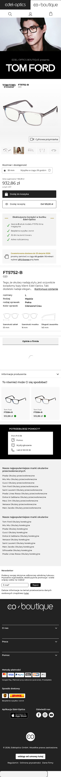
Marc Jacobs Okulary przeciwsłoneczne (21, 508)
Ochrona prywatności (30, 763)
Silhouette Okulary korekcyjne (17, 550)
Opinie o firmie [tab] (30, 341)
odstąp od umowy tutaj (30, 756)
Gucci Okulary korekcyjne (14, 532)
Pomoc (6, 655)
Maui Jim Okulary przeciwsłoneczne (20, 500)
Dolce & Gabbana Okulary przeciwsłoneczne (24, 497)
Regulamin (13, 763)
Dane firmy (47, 763)
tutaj (26, 593)
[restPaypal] (19, 675)
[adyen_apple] (43, 675)
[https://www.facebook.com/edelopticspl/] (38, 715)
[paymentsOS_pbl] (36, 675)
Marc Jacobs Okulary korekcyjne (18, 547)
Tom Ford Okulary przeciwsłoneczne (20, 486)
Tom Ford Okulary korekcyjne (16, 521)
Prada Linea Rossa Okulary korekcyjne (21, 554)
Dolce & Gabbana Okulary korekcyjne (20, 536)
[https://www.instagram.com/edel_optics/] (45, 715)
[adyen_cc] (4, 675)
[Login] (30, 14)
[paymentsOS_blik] (28, 675)
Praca (5, 641)
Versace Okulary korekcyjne (15, 539)
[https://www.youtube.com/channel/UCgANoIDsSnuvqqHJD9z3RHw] (51, 715)
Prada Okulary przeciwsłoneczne (18, 475)
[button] (15, 4)
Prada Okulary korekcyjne (15, 529)
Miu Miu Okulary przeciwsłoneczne (19, 479)
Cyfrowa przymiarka (47, 139)
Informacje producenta (13, 374)
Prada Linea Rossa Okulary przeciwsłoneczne (24, 493)
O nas (5, 628)
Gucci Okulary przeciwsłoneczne (18, 483)
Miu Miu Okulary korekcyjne (16, 525)
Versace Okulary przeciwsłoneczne (19, 504)
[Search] (10, 14)
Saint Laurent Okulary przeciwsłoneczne (22, 490)
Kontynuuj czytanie (46, 289)
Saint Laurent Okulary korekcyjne (18, 543)
